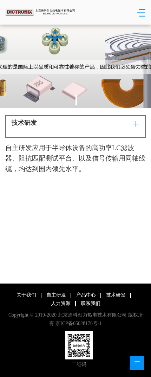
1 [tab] (76, 100)
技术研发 (116, 295)
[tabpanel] (75, 66)
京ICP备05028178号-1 (78, 323)
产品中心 (86, 295)
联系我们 (90, 303)
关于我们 (26, 295)
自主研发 (56, 295)
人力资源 (61, 303)
